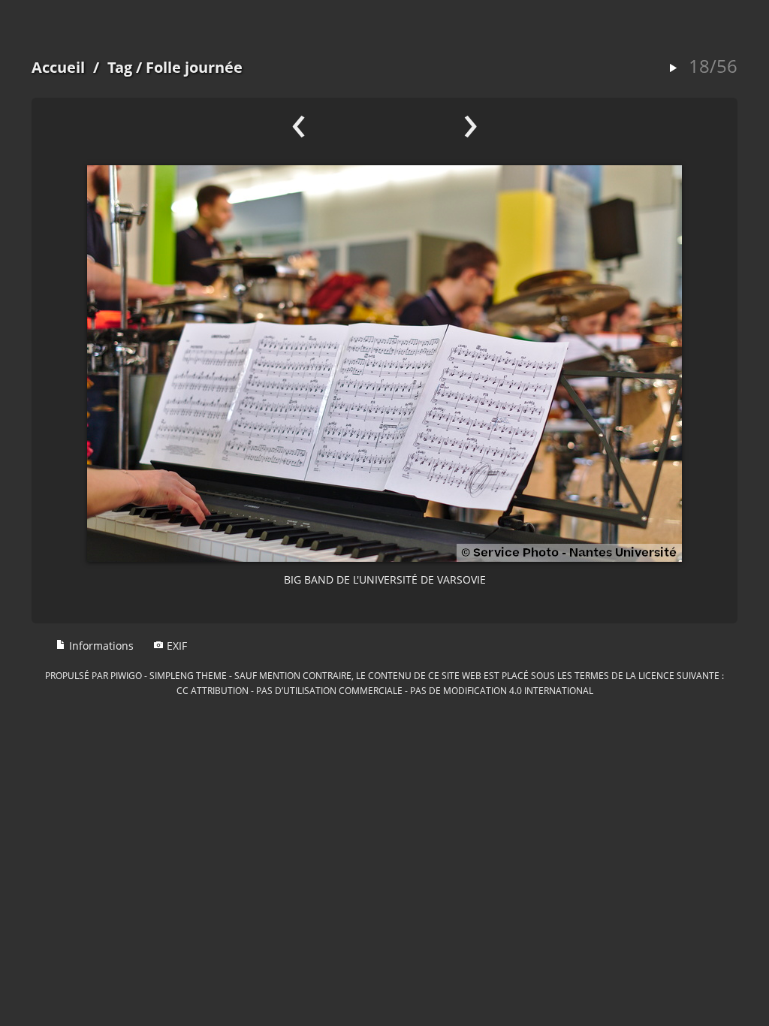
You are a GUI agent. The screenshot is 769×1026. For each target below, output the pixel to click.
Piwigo (126, 675)
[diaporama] (673, 69)
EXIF (175, 645)
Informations (100, 645)
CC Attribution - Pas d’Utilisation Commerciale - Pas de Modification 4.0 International (384, 690)
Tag (119, 67)
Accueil (58, 67)
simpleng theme (188, 675)
